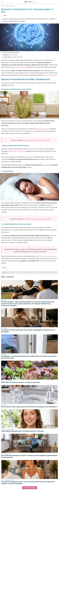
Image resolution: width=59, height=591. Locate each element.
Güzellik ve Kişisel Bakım (7, 429)
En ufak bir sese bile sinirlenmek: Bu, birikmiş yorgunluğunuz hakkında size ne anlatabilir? (28, 331)
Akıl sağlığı (4, 300)
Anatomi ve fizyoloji (9, 5)
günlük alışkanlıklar (20, 67)
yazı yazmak (46, 165)
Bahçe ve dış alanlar (6, 380)
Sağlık (2, 5)
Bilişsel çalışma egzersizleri (16, 151)
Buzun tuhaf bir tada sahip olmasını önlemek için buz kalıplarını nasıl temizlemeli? (29, 407)
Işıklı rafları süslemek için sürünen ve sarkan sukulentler (20, 382)
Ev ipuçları (4, 354)
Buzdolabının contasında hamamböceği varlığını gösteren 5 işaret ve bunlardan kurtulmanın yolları (29, 357)
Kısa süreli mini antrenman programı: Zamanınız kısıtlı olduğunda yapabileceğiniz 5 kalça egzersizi (29, 456)
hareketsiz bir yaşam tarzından (47, 256)
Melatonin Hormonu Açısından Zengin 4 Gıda (37, 219)
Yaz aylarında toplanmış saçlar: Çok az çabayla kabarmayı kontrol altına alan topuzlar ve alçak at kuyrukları (28, 482)
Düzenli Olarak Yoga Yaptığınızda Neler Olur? (36, 140)
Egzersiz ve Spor (5, 453)
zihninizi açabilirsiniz (51, 75)
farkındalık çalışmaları (43, 129)
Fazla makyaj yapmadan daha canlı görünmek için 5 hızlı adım (22, 431)
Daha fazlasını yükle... (29, 487)
